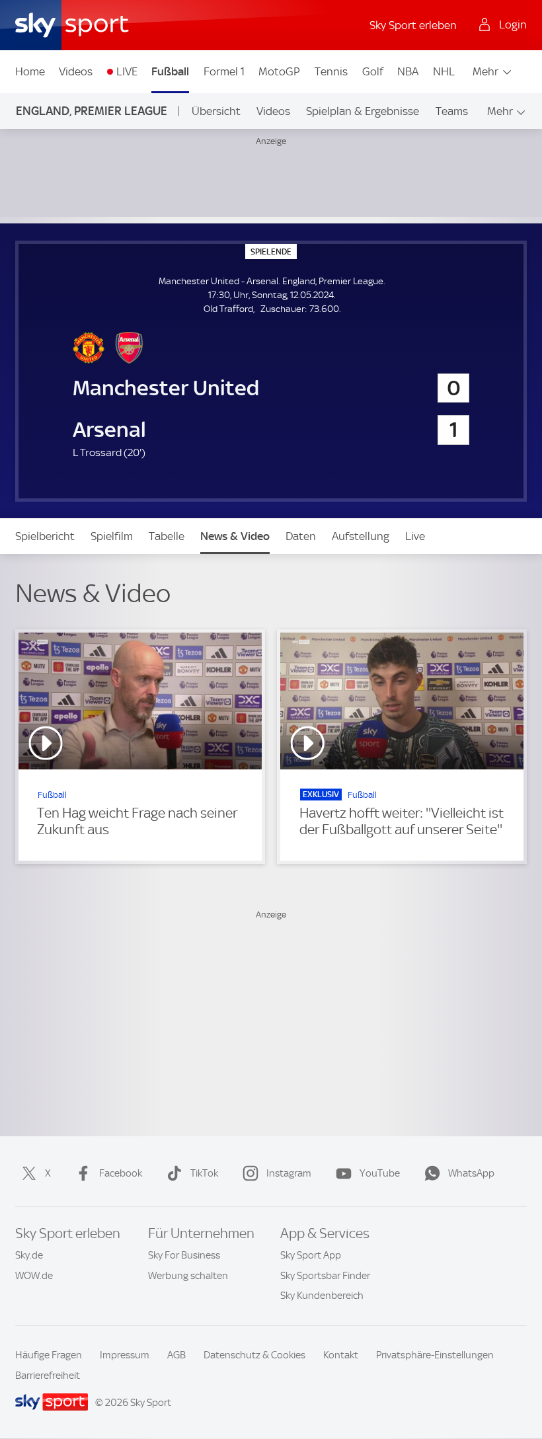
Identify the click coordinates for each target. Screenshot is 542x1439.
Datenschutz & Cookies (254, 1355)
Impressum (124, 1355)
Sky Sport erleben (413, 25)
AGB (176, 1355)
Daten (301, 536)
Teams (452, 111)
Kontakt (340, 1355)
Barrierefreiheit (47, 1375)
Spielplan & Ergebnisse (362, 111)
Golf (372, 71)
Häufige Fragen (48, 1355)
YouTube (380, 1173)
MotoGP (279, 71)
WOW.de (34, 1276)
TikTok (204, 1173)
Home (30, 71)
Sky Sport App (310, 1255)
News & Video (235, 536)
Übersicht (216, 111)
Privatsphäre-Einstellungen (435, 1355)
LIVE (126, 71)
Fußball (170, 71)
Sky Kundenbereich (322, 1296)
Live (415, 536)
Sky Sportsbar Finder (325, 1276)
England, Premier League (91, 111)
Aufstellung (360, 536)
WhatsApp (471, 1173)
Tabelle (166, 536)
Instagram (288, 1173)
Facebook (120, 1173)
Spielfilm (112, 536)
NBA (407, 71)
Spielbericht (45, 536)
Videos (76, 71)
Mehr (485, 71)
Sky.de (29, 1255)
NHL (444, 71)
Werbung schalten (188, 1276)
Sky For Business (184, 1255)
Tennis (331, 71)
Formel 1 (224, 71)
